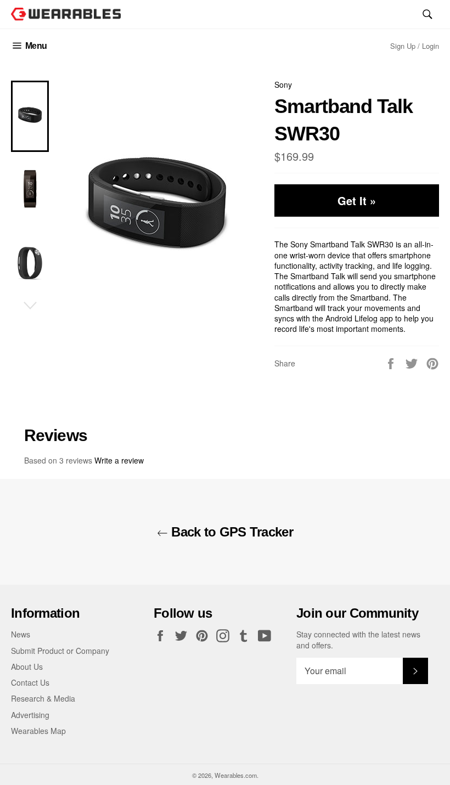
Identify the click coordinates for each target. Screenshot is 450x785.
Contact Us (30, 682)
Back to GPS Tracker (230, 531)
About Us (27, 666)
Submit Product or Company (60, 650)
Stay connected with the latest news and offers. (358, 639)
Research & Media (43, 698)
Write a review (119, 460)
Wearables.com (236, 775)
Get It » (357, 200)
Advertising (30, 714)
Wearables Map (38, 730)
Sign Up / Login (414, 46)
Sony (283, 84)
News (20, 634)
